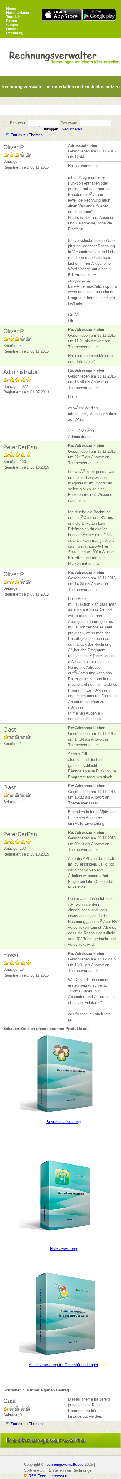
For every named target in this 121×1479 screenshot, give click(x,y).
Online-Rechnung (14, 31)
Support (12, 25)
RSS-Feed (37, 1476)
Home (11, 8)
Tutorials (13, 17)
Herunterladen (18, 13)
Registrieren (72, 129)
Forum (11, 21)
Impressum (58, 1476)
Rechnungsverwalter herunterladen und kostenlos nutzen (60, 86)
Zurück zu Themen (26, 135)
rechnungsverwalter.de (64, 1464)
